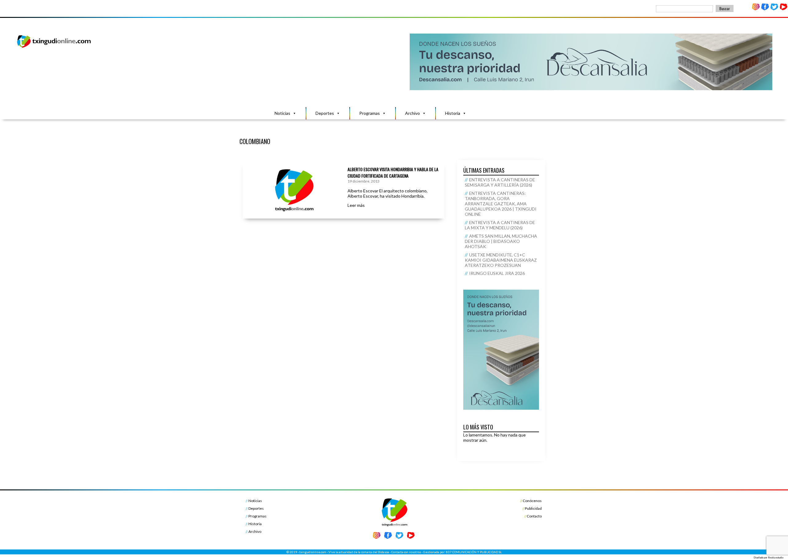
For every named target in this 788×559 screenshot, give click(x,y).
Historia (452, 113)
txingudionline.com (312, 552)
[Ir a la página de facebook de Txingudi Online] (765, 9)
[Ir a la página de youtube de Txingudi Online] (783, 9)
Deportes (325, 113)
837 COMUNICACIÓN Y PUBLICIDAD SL (474, 552)
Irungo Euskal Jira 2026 (497, 273)
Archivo (412, 113)
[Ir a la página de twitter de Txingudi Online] (774, 9)
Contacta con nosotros (406, 552)
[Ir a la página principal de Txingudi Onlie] (54, 47)
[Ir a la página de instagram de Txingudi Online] (756, 9)
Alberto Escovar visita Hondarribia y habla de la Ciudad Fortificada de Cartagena (393, 172)
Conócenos (532, 500)
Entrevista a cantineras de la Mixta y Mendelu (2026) (500, 225)
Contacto (534, 516)
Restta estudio (775, 557)
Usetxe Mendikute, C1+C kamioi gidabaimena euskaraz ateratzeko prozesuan (501, 260)
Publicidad (533, 508)
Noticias (282, 113)
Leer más (356, 205)
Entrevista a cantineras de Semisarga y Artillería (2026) (500, 182)
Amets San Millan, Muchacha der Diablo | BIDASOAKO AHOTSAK (501, 241)
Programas (369, 113)
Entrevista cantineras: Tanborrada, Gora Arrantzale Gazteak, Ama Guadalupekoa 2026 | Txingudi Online (501, 204)
